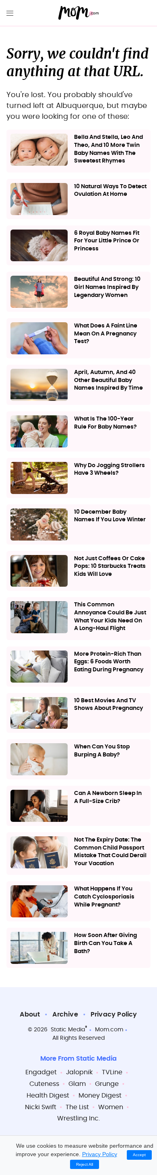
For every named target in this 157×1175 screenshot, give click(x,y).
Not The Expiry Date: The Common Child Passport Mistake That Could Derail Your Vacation (110, 851)
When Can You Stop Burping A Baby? (102, 751)
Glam (77, 1084)
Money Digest (100, 1095)
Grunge (107, 1084)
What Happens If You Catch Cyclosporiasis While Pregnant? (104, 896)
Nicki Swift (40, 1107)
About (30, 1014)
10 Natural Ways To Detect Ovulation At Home (110, 190)
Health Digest (48, 1095)
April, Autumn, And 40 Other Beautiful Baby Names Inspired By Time (108, 380)
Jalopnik (79, 1072)
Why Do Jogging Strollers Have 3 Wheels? (109, 469)
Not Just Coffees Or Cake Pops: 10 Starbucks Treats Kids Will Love (110, 566)
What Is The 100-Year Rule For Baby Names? (105, 423)
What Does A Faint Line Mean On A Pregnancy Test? (105, 333)
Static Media (68, 1030)
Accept (139, 1155)
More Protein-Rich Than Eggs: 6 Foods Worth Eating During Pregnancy (108, 662)
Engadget (41, 1072)
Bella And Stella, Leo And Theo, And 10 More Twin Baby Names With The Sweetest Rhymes (108, 149)
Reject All (84, 1164)
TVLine (112, 1072)
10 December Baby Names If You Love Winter (110, 516)
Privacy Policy (114, 1014)
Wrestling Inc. (78, 1118)
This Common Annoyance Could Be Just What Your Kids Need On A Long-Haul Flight (110, 616)
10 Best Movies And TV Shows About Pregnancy (108, 705)
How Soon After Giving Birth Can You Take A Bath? (105, 943)
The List (77, 1107)
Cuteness (44, 1084)
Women (110, 1107)
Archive (65, 1014)
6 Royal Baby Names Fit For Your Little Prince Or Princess (106, 241)
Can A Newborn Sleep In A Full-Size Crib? (108, 797)
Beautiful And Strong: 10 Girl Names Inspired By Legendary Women (107, 287)
